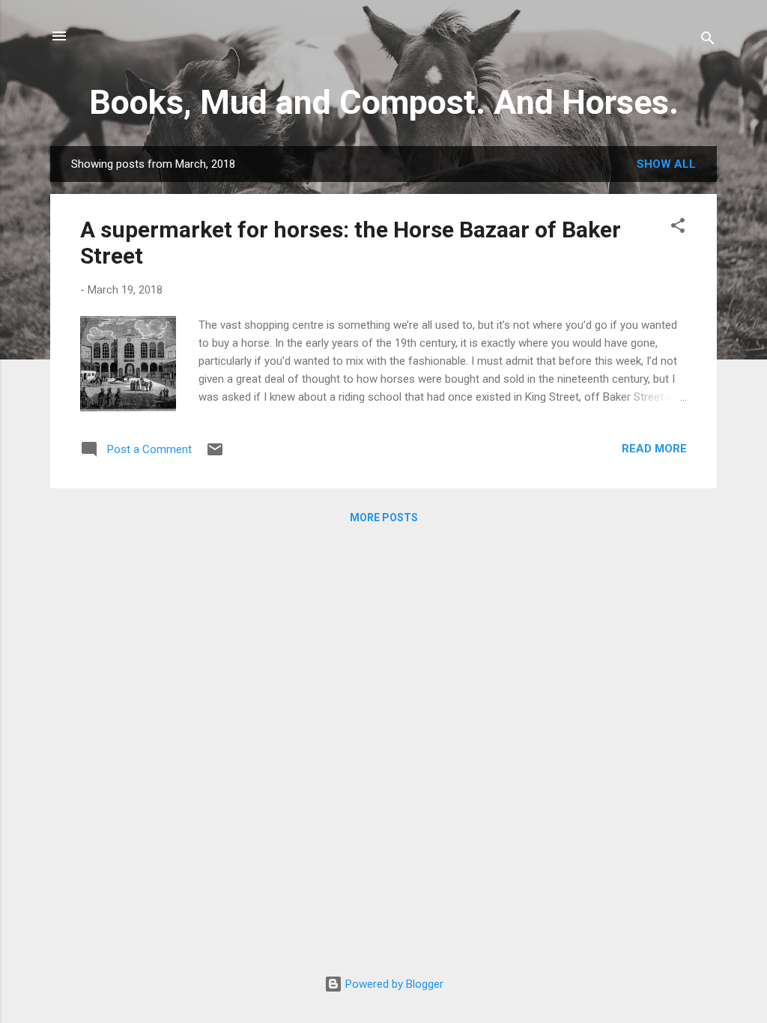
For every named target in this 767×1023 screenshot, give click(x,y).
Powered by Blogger (392, 984)
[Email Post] (215, 454)
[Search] (708, 41)
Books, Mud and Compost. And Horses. (384, 102)
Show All (666, 164)
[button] (678, 228)
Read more (654, 448)
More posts (384, 517)
